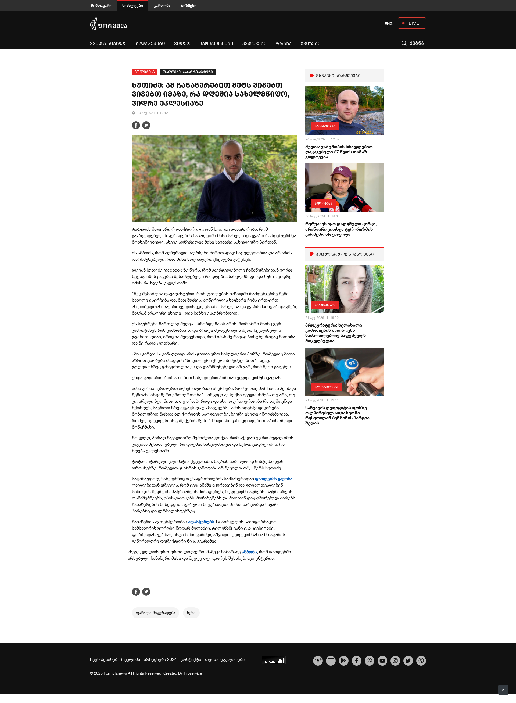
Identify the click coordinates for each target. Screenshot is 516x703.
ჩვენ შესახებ (103, 659)
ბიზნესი (188, 5)
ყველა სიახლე (108, 44)
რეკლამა (130, 659)
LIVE (414, 23)
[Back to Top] (503, 690)
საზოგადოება (326, 387)
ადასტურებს (201, 521)
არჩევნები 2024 (160, 659)
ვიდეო (182, 44)
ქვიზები (311, 44)
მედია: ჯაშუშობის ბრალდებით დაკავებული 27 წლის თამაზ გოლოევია (339, 151)
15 (318, 660)
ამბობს (249, 551)
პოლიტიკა (145, 72)
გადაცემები (150, 44)
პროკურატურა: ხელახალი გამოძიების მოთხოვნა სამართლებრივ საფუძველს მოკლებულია (335, 332)
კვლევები (254, 44)
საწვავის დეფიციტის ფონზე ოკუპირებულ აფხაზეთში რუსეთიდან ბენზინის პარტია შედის (337, 415)
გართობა (162, 5)
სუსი (191, 613)
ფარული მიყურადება (155, 613)
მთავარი (103, 5)
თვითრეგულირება (225, 659)
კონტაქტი (191, 659)
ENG (389, 24)
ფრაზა (284, 44)
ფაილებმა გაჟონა (273, 478)
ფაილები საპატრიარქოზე (188, 72)
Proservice (193, 673)
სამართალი (325, 126)
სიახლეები (132, 5)
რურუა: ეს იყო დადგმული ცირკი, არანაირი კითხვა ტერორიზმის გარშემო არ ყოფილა (341, 228)
